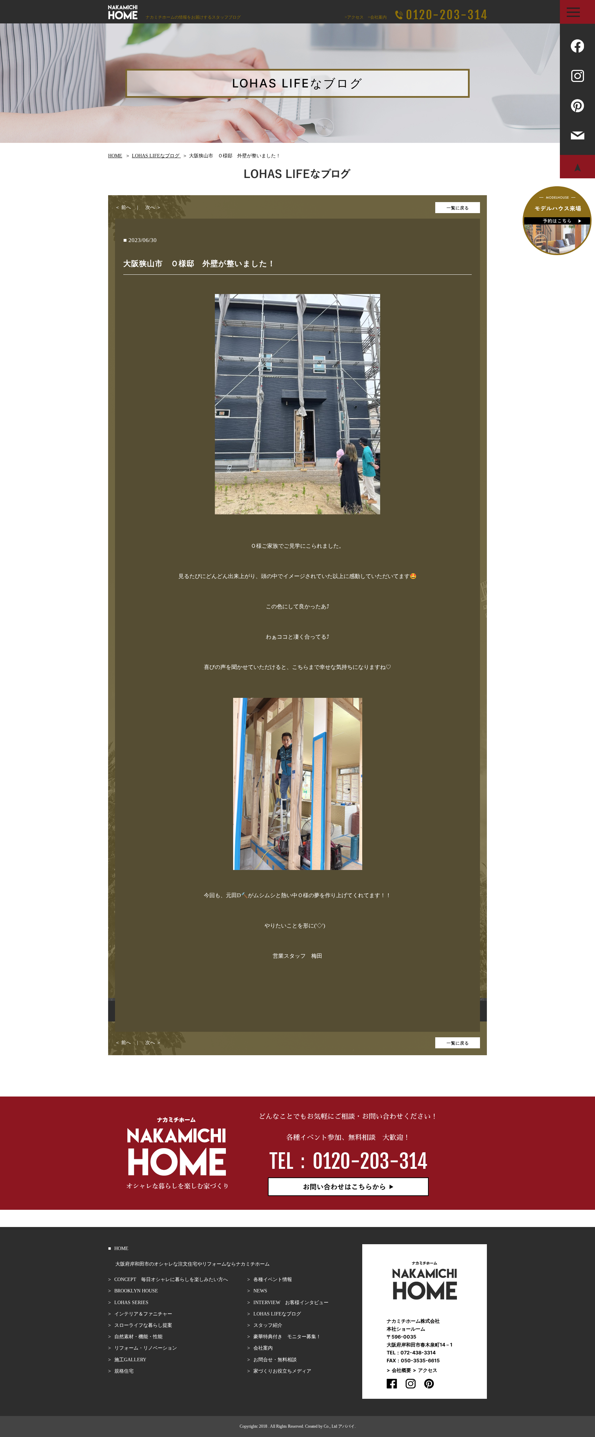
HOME (121, 1248)
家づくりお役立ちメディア (282, 1371)
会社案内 (263, 1348)
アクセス (427, 1370)
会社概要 (401, 1370)
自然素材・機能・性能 (138, 1336)
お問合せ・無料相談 (275, 1359)
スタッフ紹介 (267, 1325)
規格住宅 (124, 1371)
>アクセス (354, 17)
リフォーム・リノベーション (145, 1348)
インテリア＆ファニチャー (143, 1314)
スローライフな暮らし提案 (143, 1325)
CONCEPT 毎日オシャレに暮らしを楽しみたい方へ (171, 1279)
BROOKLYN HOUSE (136, 1290)
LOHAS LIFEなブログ (277, 1314)
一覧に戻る (458, 207)
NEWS (260, 1290)
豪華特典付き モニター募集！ (287, 1336)
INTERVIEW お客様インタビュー (290, 1302)
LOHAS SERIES (131, 1302)
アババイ (346, 1426)
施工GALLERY (130, 1359)
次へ (150, 207)
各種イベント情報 (272, 1279)
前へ (126, 207)
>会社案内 (377, 17)
